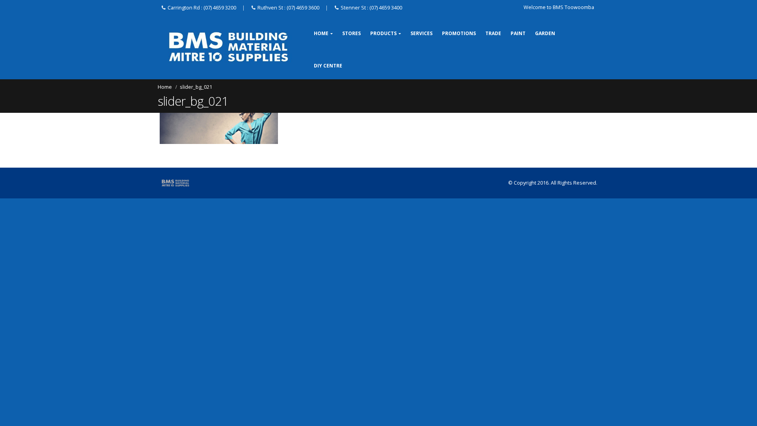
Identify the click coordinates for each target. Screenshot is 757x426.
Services (421, 33)
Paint (518, 33)
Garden (545, 33)
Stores (351, 33)
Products (383, 33)
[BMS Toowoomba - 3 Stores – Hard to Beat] (228, 46)
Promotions (459, 33)
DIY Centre (328, 65)
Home (321, 33)
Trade (493, 33)
